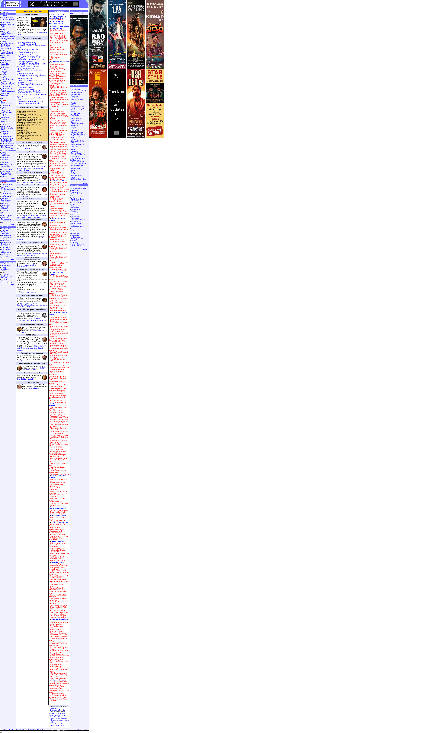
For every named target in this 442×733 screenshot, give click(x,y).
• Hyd (82, 13)
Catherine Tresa (6, 175)
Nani (2, 251)
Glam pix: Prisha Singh (57, 37)
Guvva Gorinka (76, 246)
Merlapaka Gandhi (7, 235)
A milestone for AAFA (57, 264)
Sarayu (3, 152)
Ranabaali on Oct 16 (24, 54)
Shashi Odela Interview (59, 522)
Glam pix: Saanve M (56, 285)
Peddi (73, 129)
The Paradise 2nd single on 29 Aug (29, 56)
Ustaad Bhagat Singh (78, 155)
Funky (73, 177)
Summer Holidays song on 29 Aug (29, 53)
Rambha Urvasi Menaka (79, 91)
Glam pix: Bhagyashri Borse (58, 203)
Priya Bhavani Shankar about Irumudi (57, 306)
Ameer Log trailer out (57, 343)
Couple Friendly (76, 174)
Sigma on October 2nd (57, 222)
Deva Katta (5, 256)
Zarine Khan (5, 168)
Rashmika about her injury (58, 543)
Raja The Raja (75, 115)
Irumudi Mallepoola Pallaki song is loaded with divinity (58, 270)
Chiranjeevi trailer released (58, 232)
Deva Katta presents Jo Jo (59, 326)
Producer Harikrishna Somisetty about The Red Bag (59, 211)
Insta (52, 14)
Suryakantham (6, 219)
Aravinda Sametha (77, 194)
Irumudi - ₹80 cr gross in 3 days (28, 80)
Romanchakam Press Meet (59, 144)
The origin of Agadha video (58, 682)
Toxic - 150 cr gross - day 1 (27, 44)
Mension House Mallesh (79, 163)
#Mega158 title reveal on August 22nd (30, 101)
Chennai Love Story (77, 108)
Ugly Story (74, 131)
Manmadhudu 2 (6, 209)
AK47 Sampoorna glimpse (58, 673)
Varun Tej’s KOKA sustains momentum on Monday (58, 411)
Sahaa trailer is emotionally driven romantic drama (58, 41)
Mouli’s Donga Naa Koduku (59, 557)
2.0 (2, 222)
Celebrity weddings (56, 717)
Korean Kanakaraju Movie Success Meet (58, 471)
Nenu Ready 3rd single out (58, 345)
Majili (2, 212)
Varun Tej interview (58, 562)
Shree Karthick (6, 244)
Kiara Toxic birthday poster (59, 633)
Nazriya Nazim (6, 253)
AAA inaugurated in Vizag (58, 421)
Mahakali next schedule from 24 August (57, 195)
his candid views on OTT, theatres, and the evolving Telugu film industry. (31, 168)
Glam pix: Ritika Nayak (57, 385)
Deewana (74, 127)
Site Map (21, 729)
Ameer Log (74, 96)
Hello (72, 204)
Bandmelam (75, 151)
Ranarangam (5, 198)
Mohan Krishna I (6, 242)
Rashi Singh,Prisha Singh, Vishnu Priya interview (57, 23)
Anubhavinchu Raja (7, 184)
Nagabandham (75, 125)
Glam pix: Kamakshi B (57, 414)
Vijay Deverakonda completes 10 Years (55, 665)
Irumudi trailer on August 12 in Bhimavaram (58, 455)
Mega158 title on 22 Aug (58, 156)
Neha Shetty (5, 157)
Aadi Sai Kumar (6, 247)
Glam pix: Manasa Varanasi (58, 647)
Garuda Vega (75, 209)
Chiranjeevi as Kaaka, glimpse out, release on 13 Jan (57, 139)
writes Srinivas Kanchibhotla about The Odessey (28, 147)
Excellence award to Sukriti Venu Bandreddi (58, 356)
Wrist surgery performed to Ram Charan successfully (58, 696)
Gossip (73, 122)
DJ (72, 228)
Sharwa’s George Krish (57, 342)
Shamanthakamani (77, 227)
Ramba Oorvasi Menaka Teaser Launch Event (57, 392)
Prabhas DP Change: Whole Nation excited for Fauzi (58, 339)
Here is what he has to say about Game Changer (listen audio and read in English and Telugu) (32, 305)
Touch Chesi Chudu (77, 199)
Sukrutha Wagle (6, 169)
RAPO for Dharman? (56, 198)
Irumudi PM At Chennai (57, 124)
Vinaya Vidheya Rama (78, 189)
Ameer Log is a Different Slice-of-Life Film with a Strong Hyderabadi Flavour (31, 65)
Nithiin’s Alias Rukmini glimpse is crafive (57, 568)
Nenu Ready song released (59, 622)
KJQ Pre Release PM (57, 548)
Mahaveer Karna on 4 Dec (26, 89)
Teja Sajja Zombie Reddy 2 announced (30, 84)
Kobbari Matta (75, 233)
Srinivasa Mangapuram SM (59, 576)
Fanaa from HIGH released (59, 419)
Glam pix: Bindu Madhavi (58, 286)
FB (63, 14)
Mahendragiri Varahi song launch (28, 86)
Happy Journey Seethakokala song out (56, 528)
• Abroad (73, 13)
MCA (72, 206)
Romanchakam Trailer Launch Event (56, 65)
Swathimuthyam (6, 276)
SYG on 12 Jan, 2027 (57, 309)
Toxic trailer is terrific (57, 448)
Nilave (73, 170)
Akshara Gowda (6, 164)
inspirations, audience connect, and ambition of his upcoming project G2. (32, 254)
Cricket (64, 715)
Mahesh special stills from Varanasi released (58, 441)
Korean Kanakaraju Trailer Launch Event (58, 608)
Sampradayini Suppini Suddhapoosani (77, 159)
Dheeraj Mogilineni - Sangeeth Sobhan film (56, 200)
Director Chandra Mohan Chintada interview (59, 27)
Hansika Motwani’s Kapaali (59, 435)
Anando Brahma (76, 221)
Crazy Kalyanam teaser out (59, 605)
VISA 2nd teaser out (56, 331)
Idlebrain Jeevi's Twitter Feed (32, 11)
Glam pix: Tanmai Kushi (57, 151)
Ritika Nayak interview (59, 680)
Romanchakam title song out (59, 368)
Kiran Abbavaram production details (29, 77)
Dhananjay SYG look (24, 82)
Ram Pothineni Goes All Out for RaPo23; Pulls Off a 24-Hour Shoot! (58, 236)
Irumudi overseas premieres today (29, 103)
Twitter (59, 14)
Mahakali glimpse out (24, 78)
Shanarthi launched (56, 328)
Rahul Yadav (5, 234)
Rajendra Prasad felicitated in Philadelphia (58, 353)
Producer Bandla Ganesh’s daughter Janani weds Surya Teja (58, 258)
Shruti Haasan (5, 156)
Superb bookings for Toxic (26, 68)
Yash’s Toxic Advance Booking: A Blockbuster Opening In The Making (29, 92)
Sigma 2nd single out (57, 366)
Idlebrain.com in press (57, 725)
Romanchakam (76, 89)
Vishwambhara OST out (25, 87)
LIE (72, 214)
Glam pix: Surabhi (55, 387)
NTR (72, 195)
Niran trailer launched (57, 631)
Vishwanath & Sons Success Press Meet (56, 289)
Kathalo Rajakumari (77, 244)
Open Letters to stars (57, 724)
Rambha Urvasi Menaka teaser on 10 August (57, 452)
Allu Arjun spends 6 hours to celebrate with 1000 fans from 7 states (58, 669)
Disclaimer (40, 729)
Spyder (73, 211)
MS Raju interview (57, 541)
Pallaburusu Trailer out (57, 483)
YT (55, 14)
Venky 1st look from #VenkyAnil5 (56, 335)
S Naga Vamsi (6, 239)
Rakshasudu (5, 202)
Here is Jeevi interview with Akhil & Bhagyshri (32, 182)
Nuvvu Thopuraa (6, 216)
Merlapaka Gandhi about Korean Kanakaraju (57, 551)
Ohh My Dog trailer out (57, 521)
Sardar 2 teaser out (56, 624)
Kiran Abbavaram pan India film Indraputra (58, 425)
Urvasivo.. (4, 267)
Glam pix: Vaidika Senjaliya (58, 104)
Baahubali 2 (75, 235)
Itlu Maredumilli (6, 265)
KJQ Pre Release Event (58, 571)
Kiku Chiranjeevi (76, 93)
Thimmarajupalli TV (77, 144)
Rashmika (4, 163)
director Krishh (34, 388)
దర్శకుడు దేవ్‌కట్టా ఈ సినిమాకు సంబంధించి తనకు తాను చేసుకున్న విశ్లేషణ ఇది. (31, 348)
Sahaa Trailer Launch (57, 33)
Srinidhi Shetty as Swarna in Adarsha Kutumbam (59, 684)
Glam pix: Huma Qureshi (57, 110)
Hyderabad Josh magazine (25, 379)
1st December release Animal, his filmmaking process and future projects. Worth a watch (31, 320)
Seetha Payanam (76, 175)
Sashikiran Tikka (6, 254)
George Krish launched (57, 330)
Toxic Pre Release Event (58, 120)
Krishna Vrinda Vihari (8, 283)
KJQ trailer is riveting (57, 694)
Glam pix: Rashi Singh (57, 35)
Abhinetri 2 (4, 207)
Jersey (3, 214)
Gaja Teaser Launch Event (58, 423)
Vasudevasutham (76, 118)
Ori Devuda (5, 274)
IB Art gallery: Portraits (57, 710)
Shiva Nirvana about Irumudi (59, 213)
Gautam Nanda (76, 223)
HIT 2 (3, 264)
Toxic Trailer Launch (56, 449)
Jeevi (3, 258)
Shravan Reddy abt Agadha (59, 458)
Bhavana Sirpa (6, 173)
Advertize (3, 729)
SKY (72, 172)
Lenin (72, 117)
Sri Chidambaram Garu (78, 179)
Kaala (73, 230)
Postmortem (54, 708)
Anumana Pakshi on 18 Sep (27, 42)
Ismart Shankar (6, 205)
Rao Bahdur (75, 120)
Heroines (4, 183)
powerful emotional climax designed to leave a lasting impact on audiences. (32, 216)
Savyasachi (75, 208)
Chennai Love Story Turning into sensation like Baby (58, 613)
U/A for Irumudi (55, 224)
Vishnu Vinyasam (77, 165)
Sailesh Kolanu (6, 228)
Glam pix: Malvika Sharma (58, 182)
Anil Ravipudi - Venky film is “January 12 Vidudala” (58, 187)
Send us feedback (83, 729)
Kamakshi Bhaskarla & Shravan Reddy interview (58, 507)
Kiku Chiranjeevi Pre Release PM (56, 84)
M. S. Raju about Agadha (58, 402)
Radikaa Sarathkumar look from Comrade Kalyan (58, 147)
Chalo (73, 197)
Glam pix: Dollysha (55, 400)
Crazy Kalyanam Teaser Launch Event (57, 599)
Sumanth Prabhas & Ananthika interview (57, 17)
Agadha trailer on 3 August (58, 635)
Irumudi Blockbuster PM (58, 97)
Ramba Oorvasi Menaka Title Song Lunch (57, 31)
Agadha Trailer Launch (57, 560)
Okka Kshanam (76, 201)
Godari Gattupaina (77, 136)
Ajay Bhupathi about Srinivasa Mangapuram (56, 658)
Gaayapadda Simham (78, 141)
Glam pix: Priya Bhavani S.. (58, 92)
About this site (12, 729)
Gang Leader (5, 195)
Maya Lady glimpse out (57, 564)
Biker (72, 143)
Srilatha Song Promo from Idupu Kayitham (31, 63)
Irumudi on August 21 (57, 687)
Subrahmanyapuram (7, 221)
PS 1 (2, 281)
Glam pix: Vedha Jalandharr (58, 150)
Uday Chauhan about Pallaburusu (56, 373)
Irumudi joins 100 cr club (25, 73)
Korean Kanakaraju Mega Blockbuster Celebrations (58, 389)
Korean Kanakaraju (77, 106)
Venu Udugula (5, 249)
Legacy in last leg (23, 51)
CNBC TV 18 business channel (34, 369)
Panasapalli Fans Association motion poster (57, 226)
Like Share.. (5, 269)
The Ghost (4, 278)
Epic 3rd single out (56, 179)
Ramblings (52, 713)
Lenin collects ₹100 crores (58, 637)
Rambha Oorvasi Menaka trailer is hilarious (31, 75)
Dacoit (73, 139)
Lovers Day (5, 217)
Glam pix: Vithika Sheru (57, 153)
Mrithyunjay (75, 156)
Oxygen (73, 240)
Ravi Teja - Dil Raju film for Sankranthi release (58, 88)
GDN (72, 101)
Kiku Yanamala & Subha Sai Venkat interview (59, 62)
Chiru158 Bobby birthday (58, 617)
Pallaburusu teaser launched (59, 656)
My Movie (53, 722)
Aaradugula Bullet (77, 239)
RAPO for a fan (55, 184)
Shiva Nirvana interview (59, 181)
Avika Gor (4, 159)
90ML (3, 188)
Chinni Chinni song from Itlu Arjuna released (58, 230)
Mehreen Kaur (5, 166)
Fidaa (73, 225)
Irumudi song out (55, 559)
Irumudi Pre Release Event (59, 262)
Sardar (3, 271)
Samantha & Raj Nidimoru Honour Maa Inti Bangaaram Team (58, 378)
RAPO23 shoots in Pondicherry (55, 539)
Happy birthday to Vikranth (58, 649)
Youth (73, 150)
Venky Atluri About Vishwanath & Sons (55, 173)
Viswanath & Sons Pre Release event (57, 382)
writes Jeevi (21, 361)
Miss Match (5, 203)
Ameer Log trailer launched (59, 333)
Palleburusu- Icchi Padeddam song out (55, 532)
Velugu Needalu (62, 713)
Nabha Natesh (5, 171)
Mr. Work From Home (78, 134)
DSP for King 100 (55, 578)
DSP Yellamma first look (58, 579)
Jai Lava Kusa (76, 213)
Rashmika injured (55, 629)
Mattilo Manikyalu (54, 715)
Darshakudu (75, 216)
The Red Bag (75, 94)
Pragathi (4, 154)
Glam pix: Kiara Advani (57, 113)
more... (85, 183)
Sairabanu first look (56, 316)
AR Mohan (4, 232)
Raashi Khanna (6, 161)
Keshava (74, 232)
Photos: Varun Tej (55, 502)
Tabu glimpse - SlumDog (58, 428)
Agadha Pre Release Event (59, 418)
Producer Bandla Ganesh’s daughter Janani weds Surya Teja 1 (58, 249)
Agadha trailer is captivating (59, 565)
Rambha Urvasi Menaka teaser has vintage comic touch (57, 397)
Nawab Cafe (75, 167)
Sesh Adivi (4, 230)
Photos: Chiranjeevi (56, 208)
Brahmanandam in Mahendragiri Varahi (55, 266)
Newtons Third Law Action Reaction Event (58, 644)
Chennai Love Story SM (58, 678)
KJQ (72, 105)
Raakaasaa (74, 148)
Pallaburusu (75, 98)
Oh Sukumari (75, 113)
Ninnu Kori (74, 242)
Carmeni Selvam (76, 153)
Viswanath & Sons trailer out (59, 474)
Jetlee (73, 137)
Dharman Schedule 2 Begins (59, 347)
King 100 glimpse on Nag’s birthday (29, 58)
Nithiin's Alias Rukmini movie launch (56, 545)
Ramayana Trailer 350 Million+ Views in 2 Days (57, 589)
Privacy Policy (30, 729)
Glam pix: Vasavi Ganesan (58, 430)
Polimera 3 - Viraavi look (58, 311)
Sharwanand (5, 240)
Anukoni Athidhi (6, 197)
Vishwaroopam (76, 237)
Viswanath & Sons (77, 99)
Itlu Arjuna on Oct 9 (56, 162)
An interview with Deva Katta (26, 293)
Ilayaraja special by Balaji (58, 719)
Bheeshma (4, 186)
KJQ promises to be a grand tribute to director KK (58, 504)
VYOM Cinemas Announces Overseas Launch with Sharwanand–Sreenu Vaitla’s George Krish (58, 297)
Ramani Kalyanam (77, 132)
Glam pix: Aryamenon (56, 283)
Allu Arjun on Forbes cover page (28, 49)
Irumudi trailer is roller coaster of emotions (56, 370)
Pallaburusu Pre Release (58, 416)
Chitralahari (5, 210)
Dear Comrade (6, 200)
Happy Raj (74, 146)
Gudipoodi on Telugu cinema (59, 720)
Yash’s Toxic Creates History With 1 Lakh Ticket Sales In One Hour (31, 60)
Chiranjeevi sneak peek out (59, 536)
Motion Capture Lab (77, 162)
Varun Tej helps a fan (57, 654)
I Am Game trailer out (57, 642)
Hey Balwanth (75, 169)
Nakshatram (75, 218)
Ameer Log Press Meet (57, 163)
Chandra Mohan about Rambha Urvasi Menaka (57, 176)
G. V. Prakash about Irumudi (59, 189)
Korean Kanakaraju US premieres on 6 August (57, 513)
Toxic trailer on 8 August (58, 616)
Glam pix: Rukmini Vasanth (58, 115)
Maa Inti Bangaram (77, 124)
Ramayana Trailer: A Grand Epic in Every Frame (58, 651)
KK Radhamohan (6, 237)
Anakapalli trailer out (56, 688)
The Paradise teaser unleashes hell (56, 485)
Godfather (4, 279)
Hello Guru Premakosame (75, 191)
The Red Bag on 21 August (59, 276)
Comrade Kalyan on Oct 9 (58, 317)
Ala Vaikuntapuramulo (8, 190)
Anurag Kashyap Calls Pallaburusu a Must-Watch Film (57, 241)
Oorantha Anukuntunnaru (6, 192)
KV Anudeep (5, 246)
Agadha (73, 103)
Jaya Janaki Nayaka (78, 220)
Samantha (4, 176)
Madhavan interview (58, 515)
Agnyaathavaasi (76, 202)
